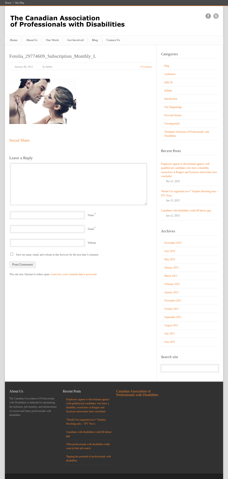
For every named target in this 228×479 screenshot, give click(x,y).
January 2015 (171, 267)
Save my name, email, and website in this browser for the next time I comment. (57, 254)
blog (166, 65)
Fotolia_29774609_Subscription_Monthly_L (52, 56)
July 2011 (169, 333)
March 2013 (170, 275)
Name (91, 215)
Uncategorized (171, 123)
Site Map (19, 3)
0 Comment (146, 66)
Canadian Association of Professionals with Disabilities (137, 393)
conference (170, 74)
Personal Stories (172, 115)
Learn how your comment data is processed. (74, 274)
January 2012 (171, 292)
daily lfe (168, 82)
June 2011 (169, 341)
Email (91, 229)
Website (92, 242)
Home (8, 3)
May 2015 (169, 259)
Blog (95, 40)
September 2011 (172, 317)
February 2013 (172, 284)
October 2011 (171, 308)
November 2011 (172, 300)
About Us (31, 40)
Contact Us (113, 40)
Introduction (170, 98)
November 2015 (172, 242)
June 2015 (169, 251)
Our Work (52, 40)
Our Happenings (173, 107)
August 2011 (171, 325)
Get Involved (75, 40)
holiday (168, 90)
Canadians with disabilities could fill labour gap (186, 210)
